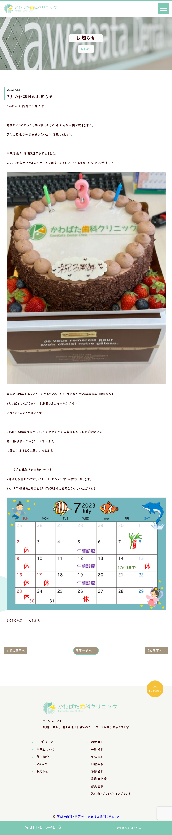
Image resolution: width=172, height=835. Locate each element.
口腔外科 (97, 764)
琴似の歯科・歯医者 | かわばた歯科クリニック (88, 816)
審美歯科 (97, 786)
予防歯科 (97, 771)
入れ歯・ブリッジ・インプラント (111, 793)
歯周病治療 (99, 778)
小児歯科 (97, 756)
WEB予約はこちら (129, 828)
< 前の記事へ (16, 650)
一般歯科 (97, 749)
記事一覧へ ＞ (86, 650)
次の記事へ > (156, 650)
